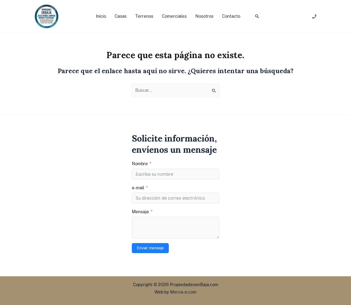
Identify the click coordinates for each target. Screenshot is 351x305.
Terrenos (144, 16)
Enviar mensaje (150, 248)
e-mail (138, 187)
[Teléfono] (314, 16)
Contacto (231, 16)
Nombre (140, 163)
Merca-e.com (183, 291)
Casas (121, 16)
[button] (257, 16)
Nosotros (204, 16)
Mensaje (140, 211)
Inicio (101, 16)
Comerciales (174, 16)
